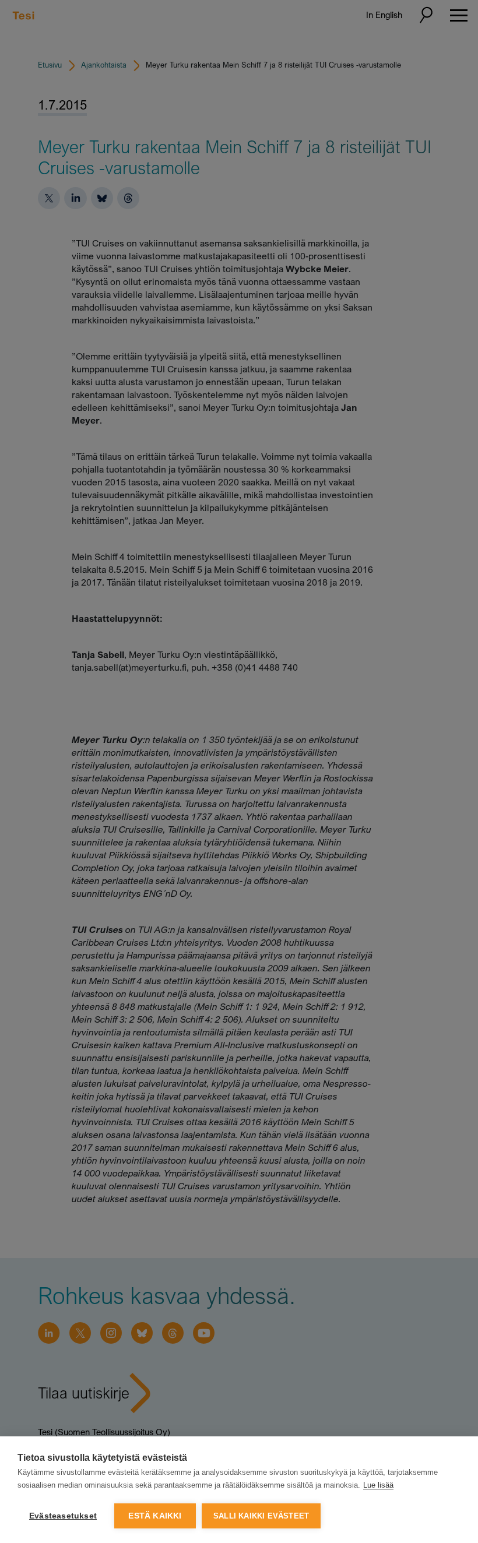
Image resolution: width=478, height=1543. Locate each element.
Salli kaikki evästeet (261, 1516)
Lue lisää (378, 1485)
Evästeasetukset (63, 1516)
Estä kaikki (154, 1516)
